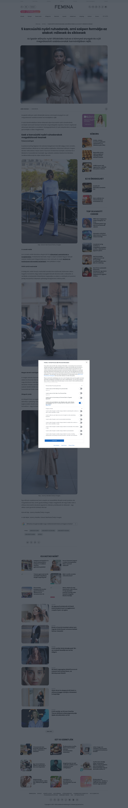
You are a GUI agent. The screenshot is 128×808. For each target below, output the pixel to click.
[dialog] (64, 404)
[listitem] (64, 385)
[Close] (87, 362)
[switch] (80, 389)
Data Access (64, 445)
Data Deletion (56, 445)
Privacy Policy (71, 445)
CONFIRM (54, 440)
